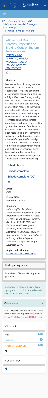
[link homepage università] (31, 5)
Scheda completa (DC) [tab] (21, 176)
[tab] (9, 182)
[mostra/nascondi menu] (45, 5)
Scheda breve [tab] (15, 165)
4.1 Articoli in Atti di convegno (19, 30)
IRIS (3, 21)
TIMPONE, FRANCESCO (16, 66)
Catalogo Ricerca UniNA (20, 21)
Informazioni (13, 303)
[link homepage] (10, 5)
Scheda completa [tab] (18, 171)
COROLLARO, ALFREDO (14, 57)
